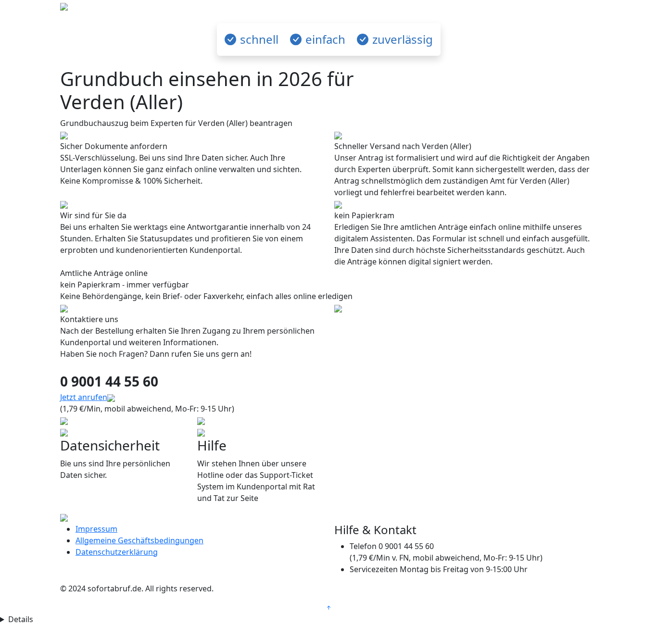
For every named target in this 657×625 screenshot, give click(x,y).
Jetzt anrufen (83, 397)
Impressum (96, 529)
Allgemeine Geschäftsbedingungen (139, 540)
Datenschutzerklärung (117, 552)
